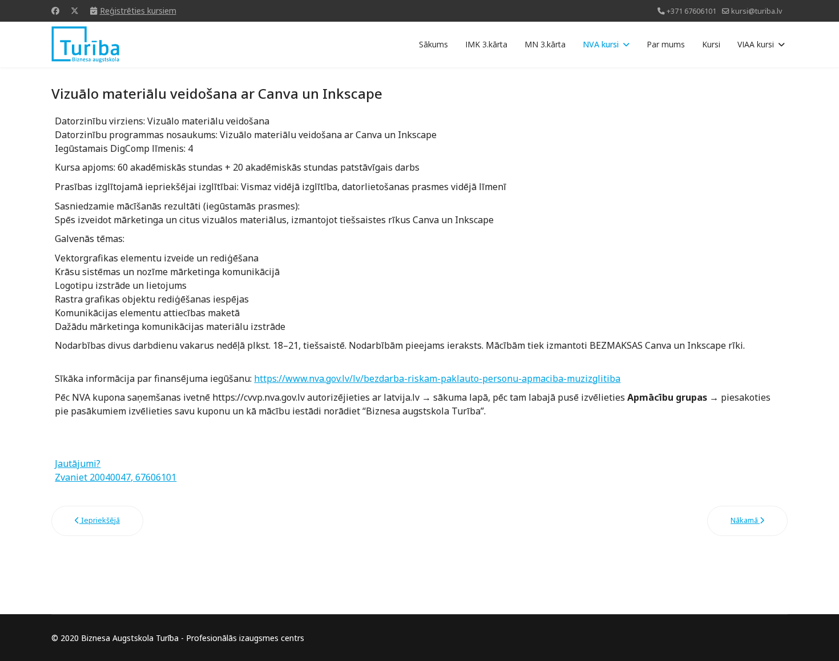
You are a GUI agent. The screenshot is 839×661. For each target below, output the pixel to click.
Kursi (711, 44)
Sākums (433, 44)
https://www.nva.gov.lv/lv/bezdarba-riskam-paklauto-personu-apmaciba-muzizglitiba (437, 378)
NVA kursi (601, 44)
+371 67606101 (691, 11)
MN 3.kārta (545, 44)
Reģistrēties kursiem (138, 10)
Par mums (666, 44)
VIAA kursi (755, 44)
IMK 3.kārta (486, 44)
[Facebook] (55, 10)
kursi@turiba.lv (756, 11)
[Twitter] (75, 10)
